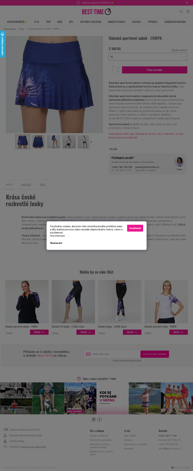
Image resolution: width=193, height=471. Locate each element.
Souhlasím (135, 228)
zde (67, 235)
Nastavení (56, 243)
